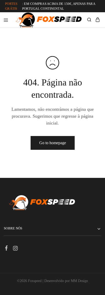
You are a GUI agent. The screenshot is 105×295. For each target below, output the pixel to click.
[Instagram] (15, 249)
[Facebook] (6, 249)
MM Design (79, 281)
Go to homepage (52, 143)
